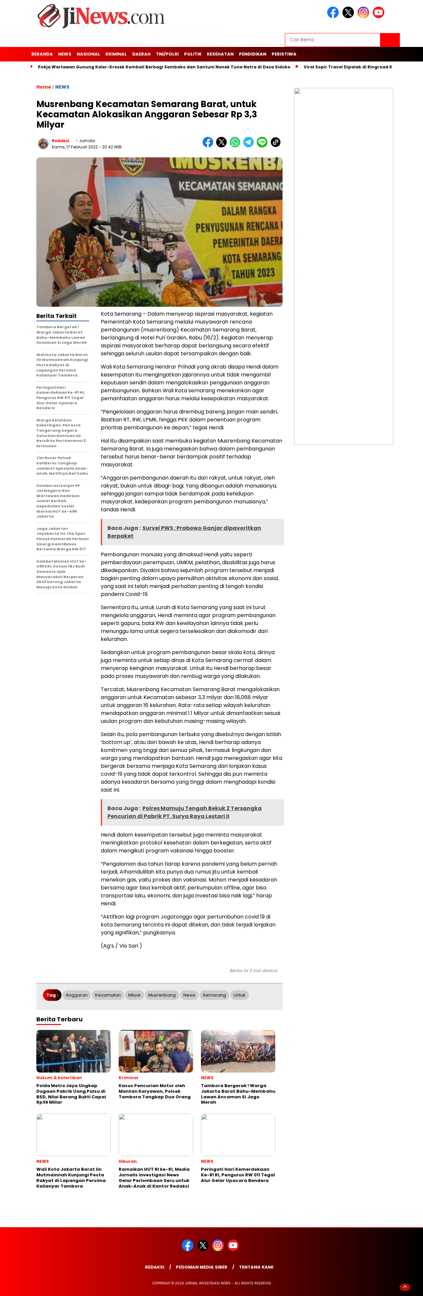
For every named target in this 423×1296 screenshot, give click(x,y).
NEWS (64, 54)
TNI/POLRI (167, 54)
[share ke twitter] (223, 145)
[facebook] (334, 16)
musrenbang (162, 995)
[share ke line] (263, 145)
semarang (214, 995)
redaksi (60, 140)
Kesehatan (220, 54)
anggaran (77, 995)
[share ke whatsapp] (236, 145)
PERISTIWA (284, 54)
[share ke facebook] (209, 145)
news (189, 995)
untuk (240, 995)
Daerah (141, 54)
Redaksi (154, 1267)
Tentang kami (256, 1267)
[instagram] (364, 16)
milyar (134, 995)
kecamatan (108, 995)
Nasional (88, 54)
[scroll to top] (405, 1286)
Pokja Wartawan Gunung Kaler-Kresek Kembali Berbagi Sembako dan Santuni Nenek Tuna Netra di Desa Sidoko (164, 67)
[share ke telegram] (250, 145)
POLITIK (193, 54)
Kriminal (116, 54)
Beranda (42, 54)
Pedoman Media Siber (201, 1267)
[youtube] (380, 16)
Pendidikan (252, 54)
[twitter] (349, 16)
